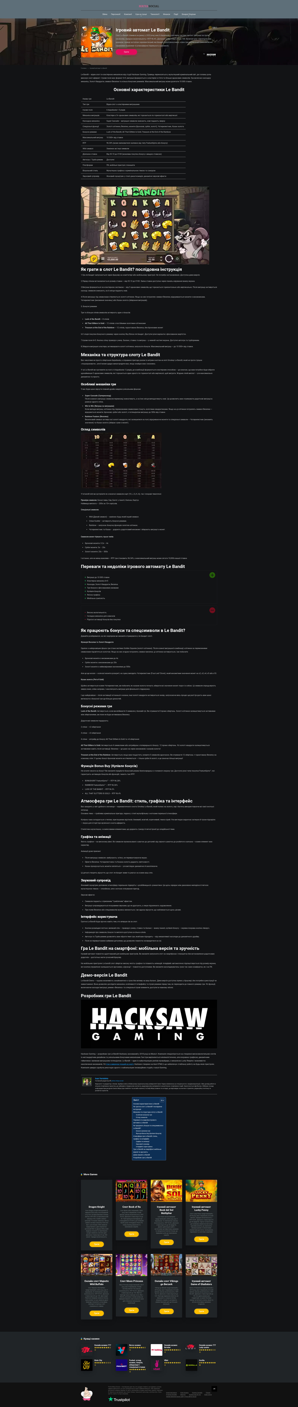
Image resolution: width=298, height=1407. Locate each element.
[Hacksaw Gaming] (211, 55)
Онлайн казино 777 (102, 1345)
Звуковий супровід (142, 1144)
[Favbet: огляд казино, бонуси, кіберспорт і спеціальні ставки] (121, 1370)
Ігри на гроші (141, 14)
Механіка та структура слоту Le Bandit (148, 1112)
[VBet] (156, 1370)
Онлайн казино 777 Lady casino (207, 1346)
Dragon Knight (97, 1206)
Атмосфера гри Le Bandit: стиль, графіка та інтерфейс (145, 1137)
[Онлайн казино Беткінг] (156, 1355)
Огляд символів (141, 1117)
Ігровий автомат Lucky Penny (201, 1208)
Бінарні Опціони (189, 14)
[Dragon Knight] (96, 1201)
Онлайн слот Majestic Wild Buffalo (96, 1283)
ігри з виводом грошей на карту (120, 1064)
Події (176, 14)
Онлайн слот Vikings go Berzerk (166, 1283)
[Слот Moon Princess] (131, 1275)
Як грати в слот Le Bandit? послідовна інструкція (147, 1108)
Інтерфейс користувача (144, 1146)
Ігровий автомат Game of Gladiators (201, 1283)
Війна (105, 14)
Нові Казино (184, 1392)
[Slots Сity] (87, 1370)
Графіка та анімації (142, 1141)
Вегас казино (135, 1345)
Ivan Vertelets (101, 1078)
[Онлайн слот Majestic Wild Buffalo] (96, 1275)
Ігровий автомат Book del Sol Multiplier (166, 1209)
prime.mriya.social (117, 1081)
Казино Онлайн (197, 1392)
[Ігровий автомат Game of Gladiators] (201, 1275)
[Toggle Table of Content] (161, 1100)
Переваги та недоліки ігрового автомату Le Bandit (144, 1121)
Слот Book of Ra (131, 1206)
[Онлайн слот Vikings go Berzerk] (166, 1275)
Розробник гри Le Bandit (142, 1158)
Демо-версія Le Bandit (141, 1155)
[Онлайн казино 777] (87, 1355)
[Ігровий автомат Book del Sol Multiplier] (166, 1201)
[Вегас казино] (121, 1355)
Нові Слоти (208, 1394)
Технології (155, 14)
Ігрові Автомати (171, 1392)
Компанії (128, 14)
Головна (83, 68)
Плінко (208, 1392)
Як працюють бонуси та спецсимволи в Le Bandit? (148, 1127)
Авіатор (183, 1394)
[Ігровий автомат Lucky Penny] (201, 1201)
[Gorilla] (191, 1370)
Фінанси (166, 14)
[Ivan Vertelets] (87, 1085)
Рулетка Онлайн (171, 1394)
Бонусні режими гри (143, 1131)
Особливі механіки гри (144, 1115)
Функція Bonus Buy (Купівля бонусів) (148, 1133)
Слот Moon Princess (131, 1281)
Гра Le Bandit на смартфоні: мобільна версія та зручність (147, 1150)
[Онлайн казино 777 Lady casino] (191, 1349)
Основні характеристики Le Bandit (146, 1104)
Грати (126, 52)
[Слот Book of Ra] (131, 1201)
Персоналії (115, 14)
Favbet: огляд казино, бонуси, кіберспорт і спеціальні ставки (137, 1363)
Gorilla (202, 1360)
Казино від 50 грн (195, 1394)
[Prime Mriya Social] (149, 5)
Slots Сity (98, 1360)
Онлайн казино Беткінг (170, 1346)
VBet (166, 1360)
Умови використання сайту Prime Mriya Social (181, 1396)
